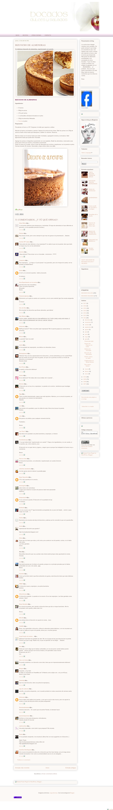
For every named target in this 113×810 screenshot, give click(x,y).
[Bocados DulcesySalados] (86, 106)
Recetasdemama (24, 707)
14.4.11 (21, 229)
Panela (20, 121)
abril (86, 339)
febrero (87, 371)
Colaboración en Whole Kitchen (89, 361)
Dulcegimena (23, 353)
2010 (85, 377)
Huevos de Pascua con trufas (88, 345)
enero (86, 373)
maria (20, 345)
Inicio (47, 768)
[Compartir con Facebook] (21, 214)
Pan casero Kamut (87, 365)
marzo (87, 369)
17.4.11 (21, 722)
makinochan (23, 726)
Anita (20, 526)
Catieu (21, 375)
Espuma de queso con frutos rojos (92, 224)
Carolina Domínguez (25, 749)
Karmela (21, 573)
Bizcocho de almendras (30, 44)
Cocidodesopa (23, 439)
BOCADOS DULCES (87, 293)
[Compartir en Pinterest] (23, 214)
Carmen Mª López (24, 241)
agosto (87, 329)
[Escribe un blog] (18, 214)
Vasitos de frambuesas (92, 189)
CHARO (21, 626)
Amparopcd (22, 497)
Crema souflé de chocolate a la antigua (93, 207)
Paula (21, 734)
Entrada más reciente (22, 768)
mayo (86, 336)
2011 (84, 318)
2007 (85, 384)
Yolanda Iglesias (24, 296)
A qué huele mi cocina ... (26, 636)
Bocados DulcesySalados (86, 90)
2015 (85, 308)
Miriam (21, 336)
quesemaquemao (24, 715)
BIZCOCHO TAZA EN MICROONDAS (93, 182)
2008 (85, 381)
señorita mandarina (25, 468)
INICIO (17, 35)
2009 (85, 379)
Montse (21, 384)
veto (20, 416)
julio (86, 332)
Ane (20, 646)
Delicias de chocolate (87, 349)
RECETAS (25, 35)
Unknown (22, 326)
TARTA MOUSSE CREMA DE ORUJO (92, 174)
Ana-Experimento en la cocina (28, 282)
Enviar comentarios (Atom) (49, 773)
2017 (85, 303)
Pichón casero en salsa (88, 357)
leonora (21, 252)
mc (20, 561)
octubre (87, 324)
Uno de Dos (22, 308)
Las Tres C (22, 431)
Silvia (20, 538)
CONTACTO (48, 35)
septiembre (88, 327)
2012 (85, 315)
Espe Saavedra (23, 477)
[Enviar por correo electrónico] (16, 214)
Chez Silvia (22, 223)
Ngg (20, 394)
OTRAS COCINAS (36, 35)
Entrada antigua (70, 768)
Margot (21, 668)
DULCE (21, 617)
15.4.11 (21, 676)
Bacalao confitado (91, 248)
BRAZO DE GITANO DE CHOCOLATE (92, 233)
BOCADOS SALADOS (87, 296)
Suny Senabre (23, 604)
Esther (21, 517)
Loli (20, 406)
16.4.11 (21, 704)
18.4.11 (21, 746)
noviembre (88, 322)
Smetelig (21, 680)
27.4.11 (21, 756)
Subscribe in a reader (88, 406)
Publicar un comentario (23, 760)
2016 (85, 306)
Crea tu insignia (84, 107)
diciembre (88, 320)
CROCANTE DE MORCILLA (93, 240)
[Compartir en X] (19, 214)
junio (86, 334)
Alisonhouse (23, 594)
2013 (85, 313)
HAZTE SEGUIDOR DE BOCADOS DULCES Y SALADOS (87, 261)
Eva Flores (22, 367)
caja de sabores (24, 688)
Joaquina (22, 260)
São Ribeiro (22, 316)
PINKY (21, 583)
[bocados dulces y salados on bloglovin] (88, 143)
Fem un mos (23, 458)
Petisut (21, 233)
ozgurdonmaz (53, 793)
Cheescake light (88, 341)
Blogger (72, 793)
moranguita (22, 485)
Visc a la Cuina (23, 660)
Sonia (21, 270)
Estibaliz (21, 507)
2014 (85, 310)
